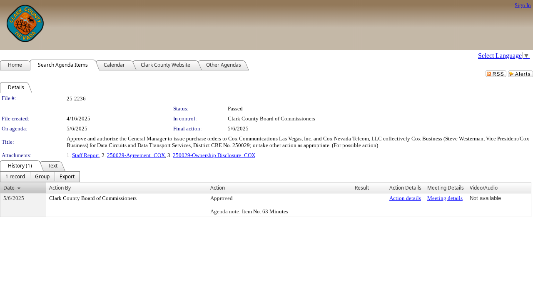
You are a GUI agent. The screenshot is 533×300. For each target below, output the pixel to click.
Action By (60, 187)
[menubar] (40, 176)
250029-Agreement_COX (136, 155)
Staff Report (85, 155)
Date (9, 187)
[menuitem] (15, 177)
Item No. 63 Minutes (265, 211)
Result (362, 187)
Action (217, 187)
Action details (405, 198)
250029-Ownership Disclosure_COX (214, 155)
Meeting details (445, 198)
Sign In (523, 5)
